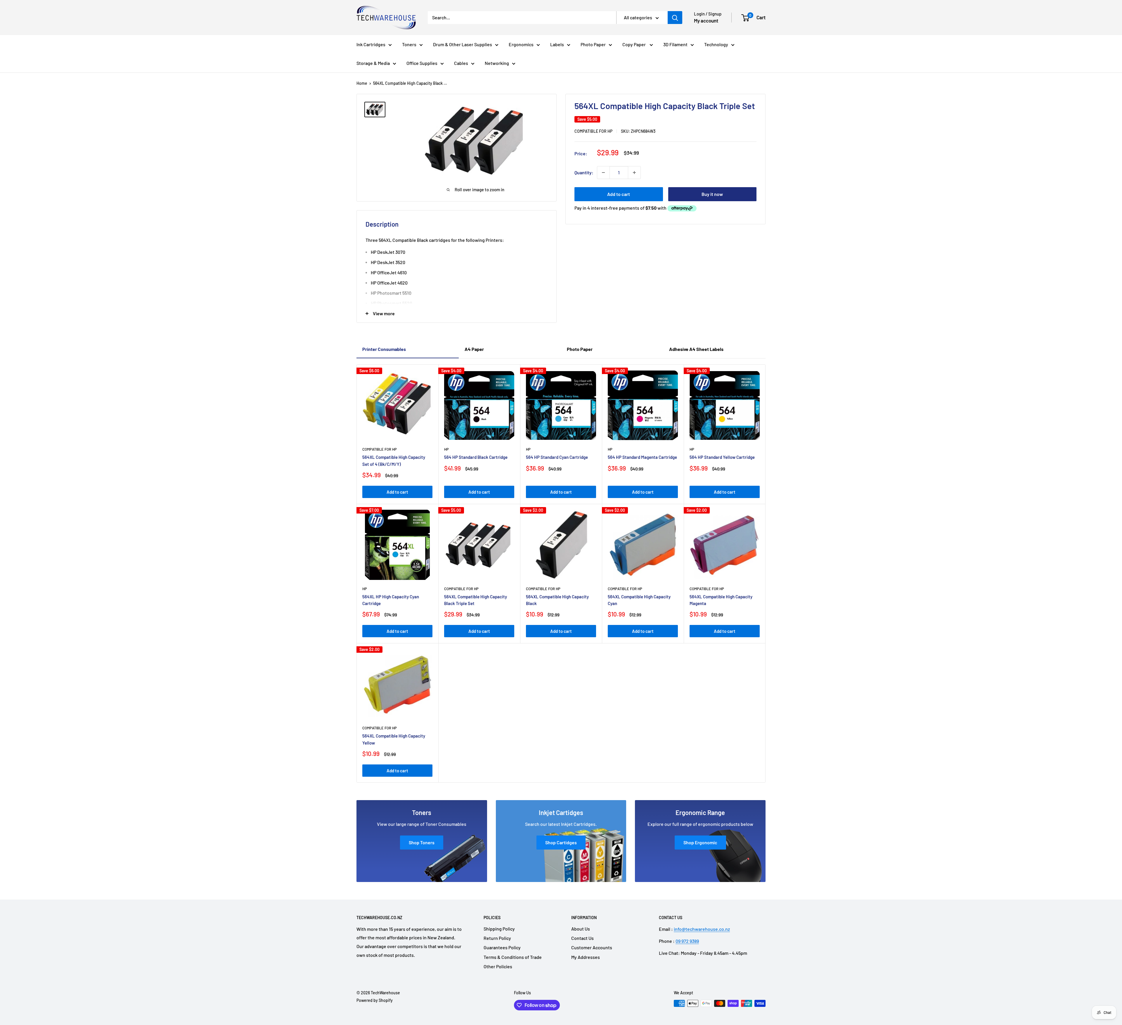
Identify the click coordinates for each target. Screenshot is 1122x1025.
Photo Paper (593, 44)
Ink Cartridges (370, 44)
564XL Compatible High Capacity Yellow (393, 739)
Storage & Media (373, 63)
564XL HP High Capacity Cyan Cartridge (390, 600)
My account (706, 20)
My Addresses (585, 957)
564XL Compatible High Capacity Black (557, 600)
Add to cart (618, 194)
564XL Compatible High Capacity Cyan (639, 600)
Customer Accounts (591, 947)
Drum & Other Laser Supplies (462, 44)
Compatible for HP (593, 130)
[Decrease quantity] (603, 172)
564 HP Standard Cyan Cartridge (557, 457)
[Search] (675, 17)
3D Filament (675, 44)
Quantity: (583, 172)
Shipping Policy (499, 928)
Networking (497, 63)
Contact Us (582, 938)
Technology (716, 44)
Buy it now (712, 194)
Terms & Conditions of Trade (513, 957)
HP (446, 449)
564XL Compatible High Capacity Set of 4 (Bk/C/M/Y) (393, 460)
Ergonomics (521, 44)
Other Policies (498, 966)
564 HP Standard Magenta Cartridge (642, 457)
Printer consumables (384, 349)
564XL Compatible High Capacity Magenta (721, 600)
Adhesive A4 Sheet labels (696, 349)
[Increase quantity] (634, 172)
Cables (461, 63)
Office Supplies (421, 63)
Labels (557, 44)
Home (361, 83)
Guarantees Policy (502, 947)
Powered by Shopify (374, 1000)
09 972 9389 (687, 941)
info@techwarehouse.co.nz (702, 929)
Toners (409, 44)
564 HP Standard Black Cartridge (476, 457)
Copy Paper (634, 44)
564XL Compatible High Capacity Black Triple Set (475, 600)
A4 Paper (474, 349)
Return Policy (497, 938)
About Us (580, 928)
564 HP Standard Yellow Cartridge (722, 457)
